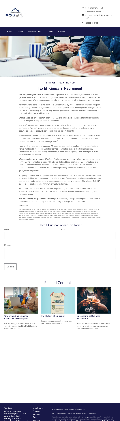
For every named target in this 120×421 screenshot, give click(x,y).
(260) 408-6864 (20, 413)
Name (6, 229)
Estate (35, 417)
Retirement (37, 411)
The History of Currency (53, 316)
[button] (9, 31)
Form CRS (82, 409)
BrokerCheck (92, 413)
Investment (37, 414)
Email (63, 229)
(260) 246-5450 (15, 411)
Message (8, 245)
